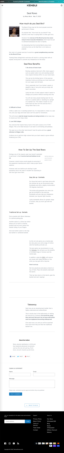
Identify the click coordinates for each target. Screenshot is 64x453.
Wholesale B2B (51, 421)
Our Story (50, 419)
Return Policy (37, 421)
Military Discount (52, 430)
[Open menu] (2, 5)
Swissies (34, 250)
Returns (49, 432)
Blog (48, 423)
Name (11, 371)
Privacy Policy (37, 419)
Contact (35, 430)
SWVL (44, 257)
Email (34, 371)
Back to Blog (33, 405)
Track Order (36, 427)
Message (11, 378)
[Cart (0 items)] (61, 5)
